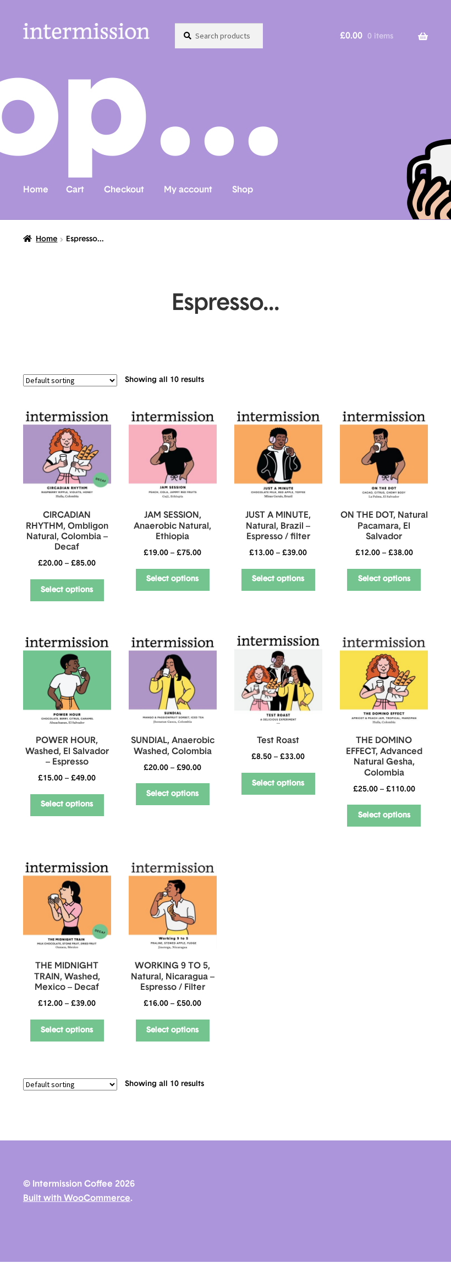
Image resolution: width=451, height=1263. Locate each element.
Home (35, 190)
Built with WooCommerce (76, 1198)
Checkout (124, 190)
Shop (242, 190)
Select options (67, 590)
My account (188, 190)
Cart (75, 190)
